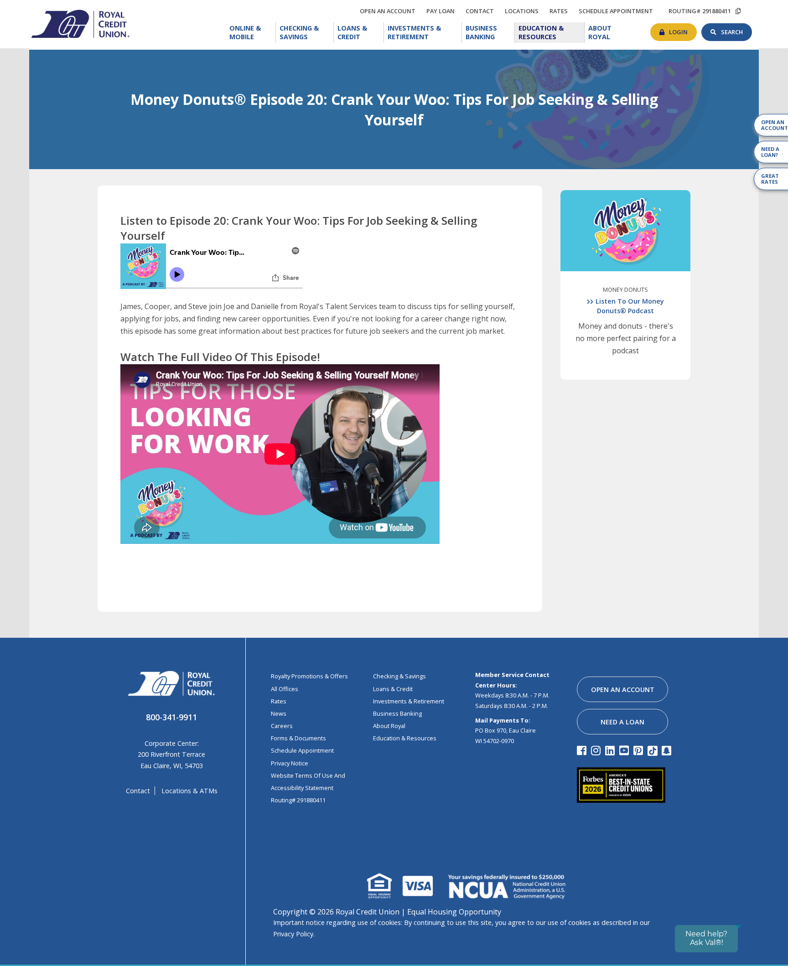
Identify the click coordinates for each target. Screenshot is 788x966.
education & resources (404, 738)
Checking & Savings (307, 32)
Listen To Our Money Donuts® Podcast (630, 306)
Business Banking (490, 31)
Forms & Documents (298, 738)
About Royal (610, 31)
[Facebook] (583, 750)
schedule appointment (618, 11)
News (278, 713)
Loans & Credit (360, 32)
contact (482, 9)
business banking (397, 713)
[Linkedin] (611, 750)
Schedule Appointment (302, 750)
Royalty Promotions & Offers (309, 676)
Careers (282, 726)
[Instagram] (597, 750)
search (736, 29)
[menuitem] (251, 32)
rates (561, 9)
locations (524, 9)
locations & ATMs (189, 790)
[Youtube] (625, 750)
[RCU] (79, 23)
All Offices (284, 689)
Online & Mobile (252, 32)
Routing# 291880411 (298, 800)
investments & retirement (408, 701)
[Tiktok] (654, 750)
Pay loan (442, 11)
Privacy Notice (289, 763)
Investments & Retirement (425, 32)
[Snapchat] (668, 750)
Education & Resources (551, 32)
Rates (278, 701)
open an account (390, 11)
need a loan (622, 722)
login (683, 29)
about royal (389, 726)
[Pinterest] (639, 750)
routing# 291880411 (700, 11)
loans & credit (393, 689)
